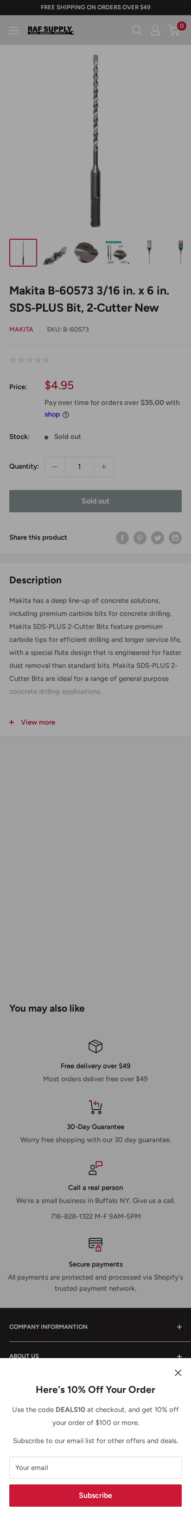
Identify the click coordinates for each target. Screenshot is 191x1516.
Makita (21, 329)
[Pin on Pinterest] (140, 537)
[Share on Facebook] (122, 537)
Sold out (95, 501)
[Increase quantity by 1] (104, 467)
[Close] (178, 1372)
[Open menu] (14, 30)
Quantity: (24, 466)
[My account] (155, 30)
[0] (174, 30)
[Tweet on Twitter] (157, 537)
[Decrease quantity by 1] (54, 467)
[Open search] (137, 30)
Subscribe (95, 1495)
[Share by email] (175, 537)
